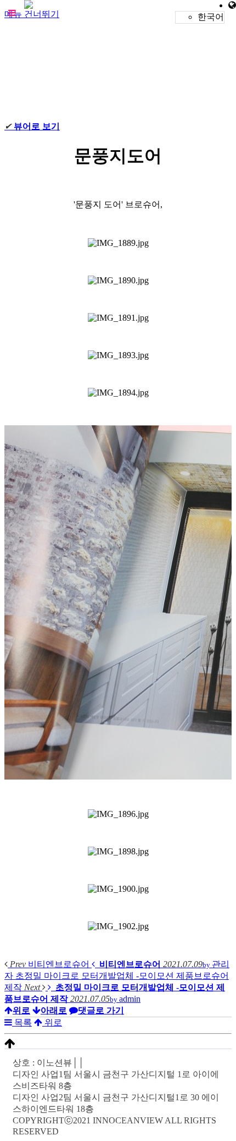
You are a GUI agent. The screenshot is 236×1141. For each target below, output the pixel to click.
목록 (22, 1022)
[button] (12, 12)
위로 (52, 1022)
